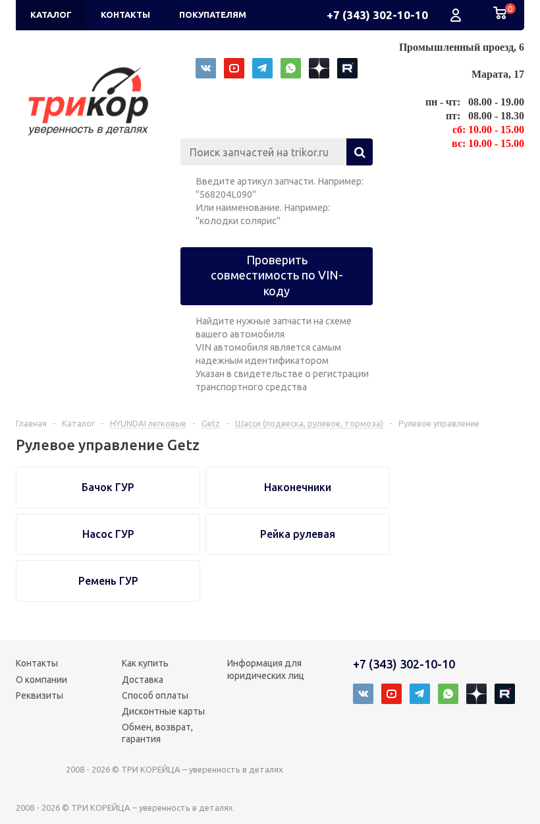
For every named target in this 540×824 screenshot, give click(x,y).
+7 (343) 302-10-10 (377, 15)
